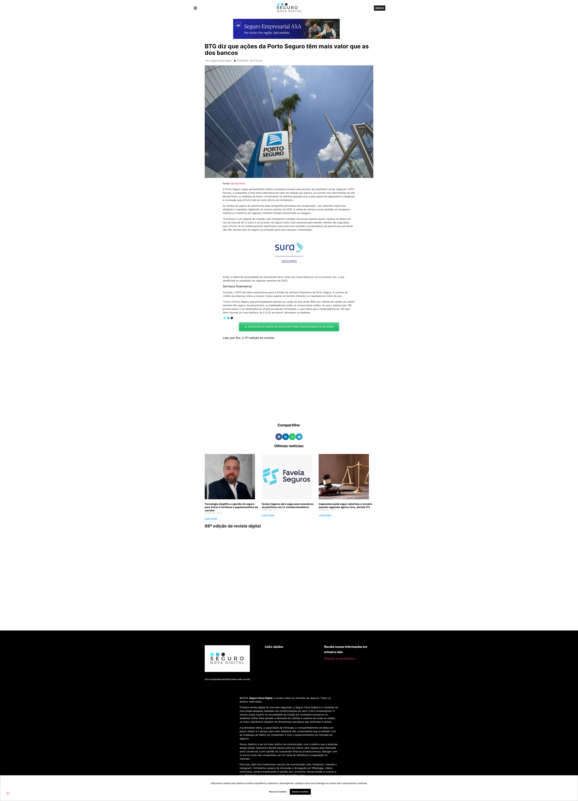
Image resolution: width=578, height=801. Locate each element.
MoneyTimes (238, 183)
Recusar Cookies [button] (278, 791)
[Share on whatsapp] (292, 436)
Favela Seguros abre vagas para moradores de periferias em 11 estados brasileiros (288, 505)
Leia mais (211, 518)
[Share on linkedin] (285, 436)
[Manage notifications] (7, 793)
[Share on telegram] (299, 436)
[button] (224, 8)
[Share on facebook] (278, 436)
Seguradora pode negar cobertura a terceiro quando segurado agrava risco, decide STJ (345, 505)
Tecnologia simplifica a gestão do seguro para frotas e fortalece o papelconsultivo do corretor (231, 507)
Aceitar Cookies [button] (300, 791)
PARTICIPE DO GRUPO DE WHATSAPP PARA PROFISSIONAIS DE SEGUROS (290, 327)
